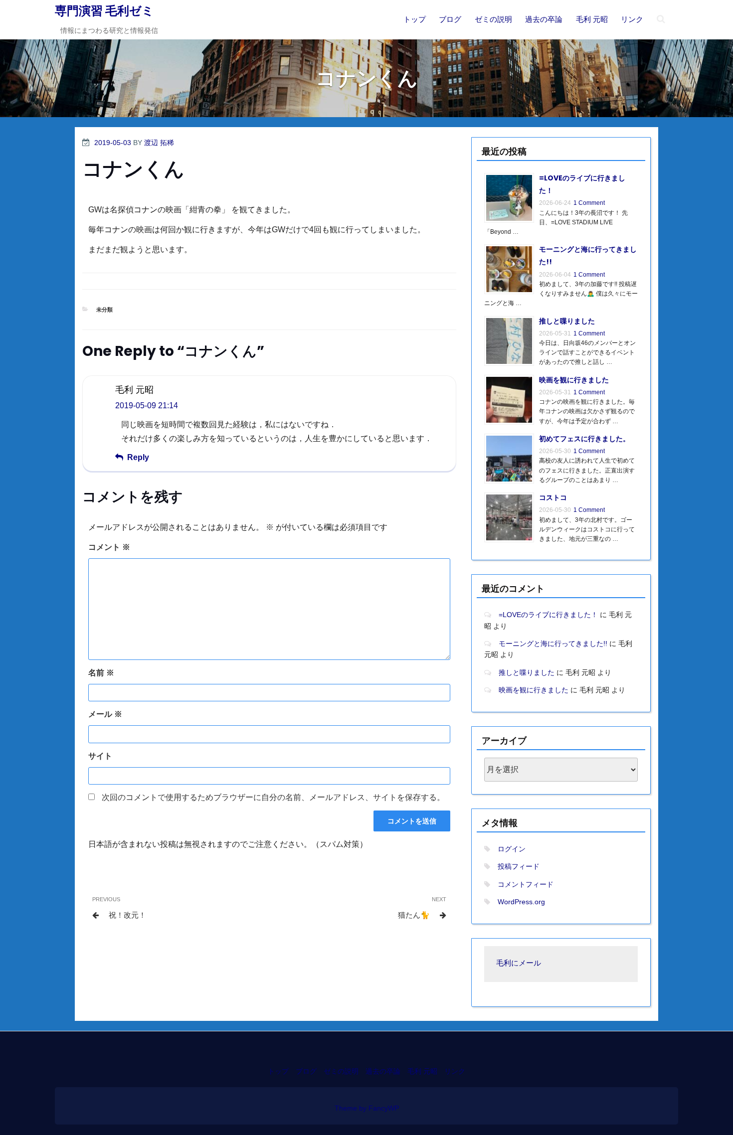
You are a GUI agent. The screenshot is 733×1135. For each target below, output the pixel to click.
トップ (414, 19)
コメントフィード (525, 884)
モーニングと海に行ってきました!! (553, 644)
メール (105, 714)
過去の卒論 (543, 19)
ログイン (512, 849)
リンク (632, 19)
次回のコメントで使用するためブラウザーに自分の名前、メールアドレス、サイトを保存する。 (273, 797)
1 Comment (589, 202)
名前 (101, 672)
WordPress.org (521, 902)
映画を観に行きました (574, 380)
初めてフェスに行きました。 (584, 439)
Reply (138, 457)
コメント (109, 547)
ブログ (450, 19)
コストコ (553, 497)
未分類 (104, 310)
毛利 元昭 (592, 19)
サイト (100, 756)
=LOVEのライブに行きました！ (548, 615)
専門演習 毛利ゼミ (104, 10)
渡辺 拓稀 (159, 143)
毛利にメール (518, 964)
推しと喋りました (567, 321)
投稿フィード (519, 866)
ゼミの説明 (493, 19)
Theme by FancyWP (367, 1108)
